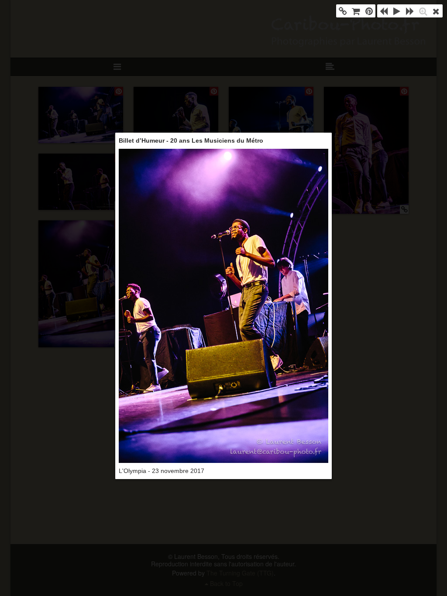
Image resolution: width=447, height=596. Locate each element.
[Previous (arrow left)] (383, 10)
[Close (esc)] (436, 10)
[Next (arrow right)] (409, 10)
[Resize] (423, 10)
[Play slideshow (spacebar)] (396, 10)
